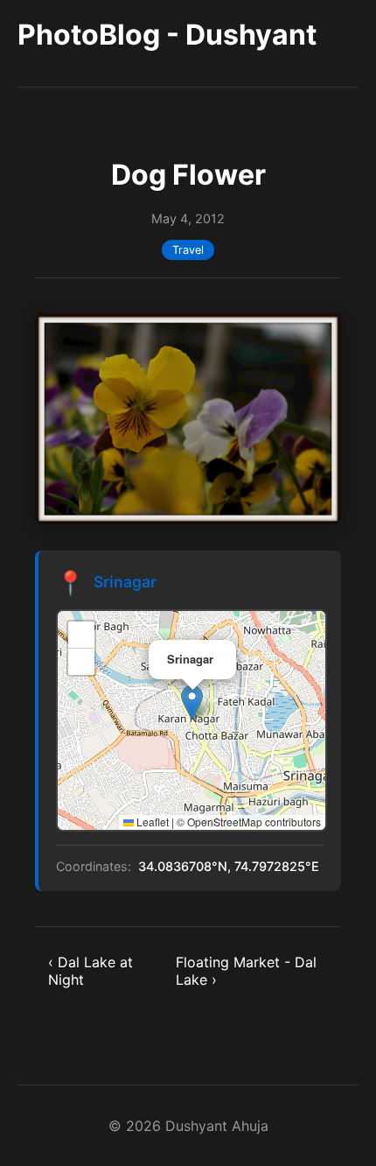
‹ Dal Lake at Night (90, 970)
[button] (192, 702)
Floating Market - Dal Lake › (246, 970)
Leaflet (151, 821)
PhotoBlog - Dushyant (167, 35)
